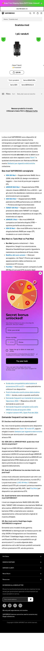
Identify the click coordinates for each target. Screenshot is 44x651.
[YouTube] (20, 605)
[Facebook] (4, 605)
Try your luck (22, 361)
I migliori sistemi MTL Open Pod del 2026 (22, 413)
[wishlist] (33, 13)
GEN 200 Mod (11, 175)
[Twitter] (15, 605)
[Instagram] (10, 605)
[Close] (40, 273)
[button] (29, 13)
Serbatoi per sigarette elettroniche (21, 163)
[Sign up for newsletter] (30, 599)
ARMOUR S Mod (11, 219)
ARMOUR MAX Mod (12, 187)
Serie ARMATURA (29, 80)
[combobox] (10, 342)
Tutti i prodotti (14, 80)
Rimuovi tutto (32, 111)
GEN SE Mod (10, 228)
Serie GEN (13, 85)
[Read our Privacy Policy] (37, 354)
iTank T (32, 158)
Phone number (11, 337)
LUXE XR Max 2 (23, 482)
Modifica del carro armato (15, 255)
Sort (13, 94)
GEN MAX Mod (11, 199)
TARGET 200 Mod (12, 208)
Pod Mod (9, 267)
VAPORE (21, 622)
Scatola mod (13, 19)
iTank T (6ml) (16, 65)
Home (6, 19)
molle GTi (30, 429)
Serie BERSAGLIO (28, 85)
